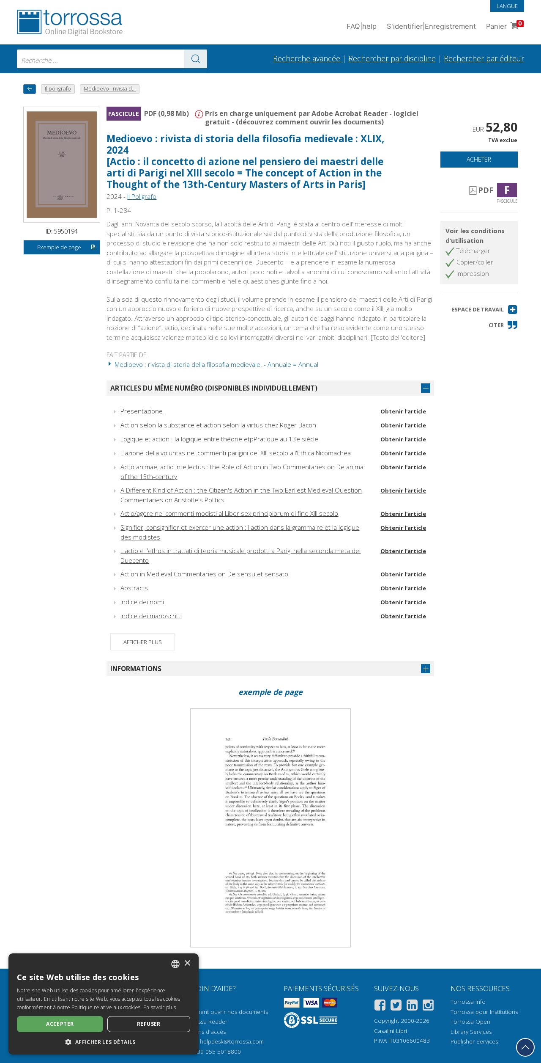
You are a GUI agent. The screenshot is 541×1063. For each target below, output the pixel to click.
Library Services (471, 1031)
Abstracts (134, 588)
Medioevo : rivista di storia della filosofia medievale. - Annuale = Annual (215, 364)
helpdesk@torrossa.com (232, 1041)
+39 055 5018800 (217, 1051)
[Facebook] (380, 1006)
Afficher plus (142, 642)
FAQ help (362, 26)
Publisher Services (474, 1041)
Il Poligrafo (141, 196)
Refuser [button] (149, 1023)
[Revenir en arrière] (29, 89)
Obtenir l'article (403, 411)
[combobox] (112, 59)
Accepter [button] (60, 1023)
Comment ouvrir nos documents (225, 1012)
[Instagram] (428, 1006)
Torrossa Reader (205, 1021)
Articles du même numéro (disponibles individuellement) (213, 388)
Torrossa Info (468, 1001)
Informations (135, 668)
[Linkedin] (412, 1006)
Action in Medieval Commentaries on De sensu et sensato (204, 574)
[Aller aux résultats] (195, 59)
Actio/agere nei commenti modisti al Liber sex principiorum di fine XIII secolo (229, 513)
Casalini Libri (390, 1031)
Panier (504, 25)
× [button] (187, 963)
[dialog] (103, 1004)
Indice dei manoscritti (151, 615)
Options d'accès (204, 1031)
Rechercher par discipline (392, 58)
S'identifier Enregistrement (431, 26)
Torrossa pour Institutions (484, 1012)
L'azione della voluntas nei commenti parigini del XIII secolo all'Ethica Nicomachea (235, 453)
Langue (507, 6)
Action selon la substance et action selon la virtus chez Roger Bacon (218, 425)
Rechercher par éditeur (484, 58)
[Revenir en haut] (525, 1047)
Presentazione (141, 411)
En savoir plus (159, 1007)
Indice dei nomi (142, 602)
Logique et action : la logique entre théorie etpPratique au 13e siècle (219, 439)
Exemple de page (59, 247)
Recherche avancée (307, 58)
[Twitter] (396, 1006)
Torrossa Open (470, 1021)
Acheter (479, 159)
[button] (484, 309)
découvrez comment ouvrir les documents (309, 122)
